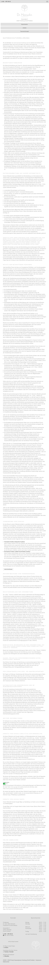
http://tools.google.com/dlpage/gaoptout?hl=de (15, 773)
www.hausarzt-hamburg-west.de (22, 42)
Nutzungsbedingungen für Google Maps (24, 827)
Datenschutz (6, 961)
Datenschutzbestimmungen (10, 830)
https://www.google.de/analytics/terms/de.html (20, 787)
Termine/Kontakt (24, 31)
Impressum (38, 960)
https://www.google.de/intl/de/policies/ (13, 788)
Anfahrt (24, 28)
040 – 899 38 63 (6, 1)
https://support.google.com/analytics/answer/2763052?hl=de (19, 759)
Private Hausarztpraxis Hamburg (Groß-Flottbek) (22, 960)
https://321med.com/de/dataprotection (13, 909)
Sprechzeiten (24, 24)
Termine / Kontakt (8, 952)
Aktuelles (6, 956)
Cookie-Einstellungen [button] (8, 569)
